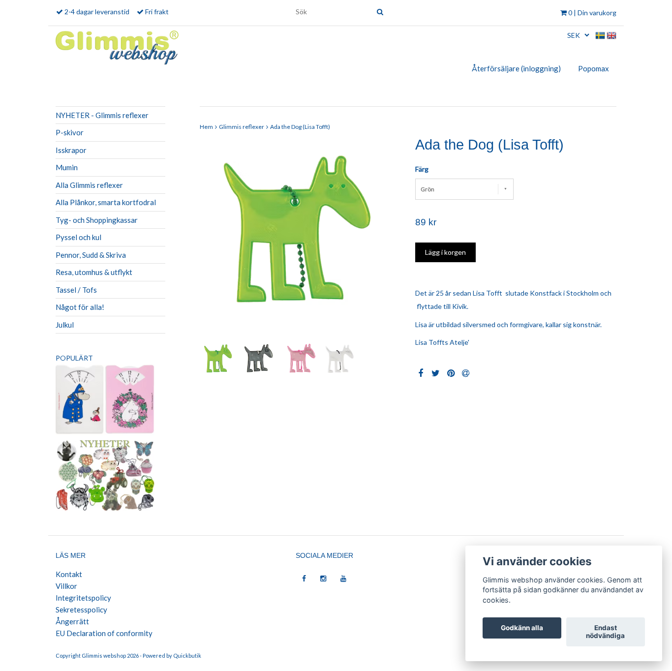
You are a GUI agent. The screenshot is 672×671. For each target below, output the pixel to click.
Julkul (65, 324)
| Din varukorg (592, 12)
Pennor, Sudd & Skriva (91, 254)
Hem (206, 126)
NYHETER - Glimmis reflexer (102, 115)
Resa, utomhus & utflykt (94, 272)
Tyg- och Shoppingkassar (97, 219)
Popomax (593, 68)
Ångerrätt (72, 621)
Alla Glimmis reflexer (89, 185)
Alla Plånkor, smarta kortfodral (106, 202)
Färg (421, 169)
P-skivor (70, 132)
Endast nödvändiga (605, 632)
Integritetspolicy (83, 597)
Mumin (67, 167)
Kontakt (69, 574)
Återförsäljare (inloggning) (516, 68)
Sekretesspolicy (81, 609)
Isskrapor (71, 150)
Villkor (66, 585)
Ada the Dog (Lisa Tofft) (300, 126)
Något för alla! (80, 307)
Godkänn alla (522, 628)
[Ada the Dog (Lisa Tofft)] (300, 237)
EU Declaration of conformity (104, 633)
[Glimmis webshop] (117, 45)
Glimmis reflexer (241, 126)
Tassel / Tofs (76, 289)
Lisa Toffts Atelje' (443, 342)
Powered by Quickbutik (172, 655)
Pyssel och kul (78, 237)
